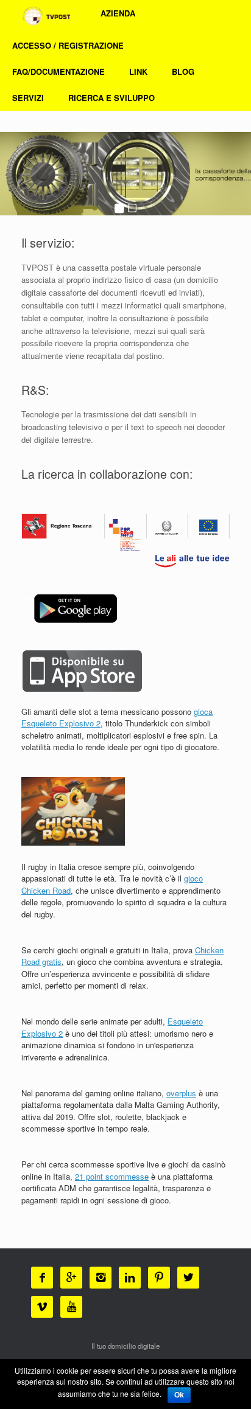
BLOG (183, 71)
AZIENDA (118, 13)
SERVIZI (28, 97)
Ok (179, 1395)
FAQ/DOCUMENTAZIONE (58, 71)
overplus (181, 1093)
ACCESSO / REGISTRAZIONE (68, 45)
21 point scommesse (112, 1176)
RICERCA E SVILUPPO (111, 97)
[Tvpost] (45, 16)
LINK (138, 71)
